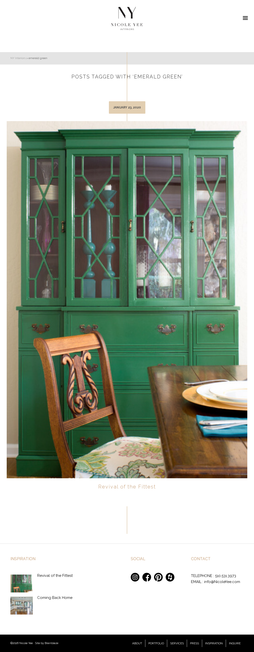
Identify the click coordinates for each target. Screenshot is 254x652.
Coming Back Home (54, 597)
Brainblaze (51, 643)
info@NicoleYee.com (222, 582)
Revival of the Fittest (127, 487)
